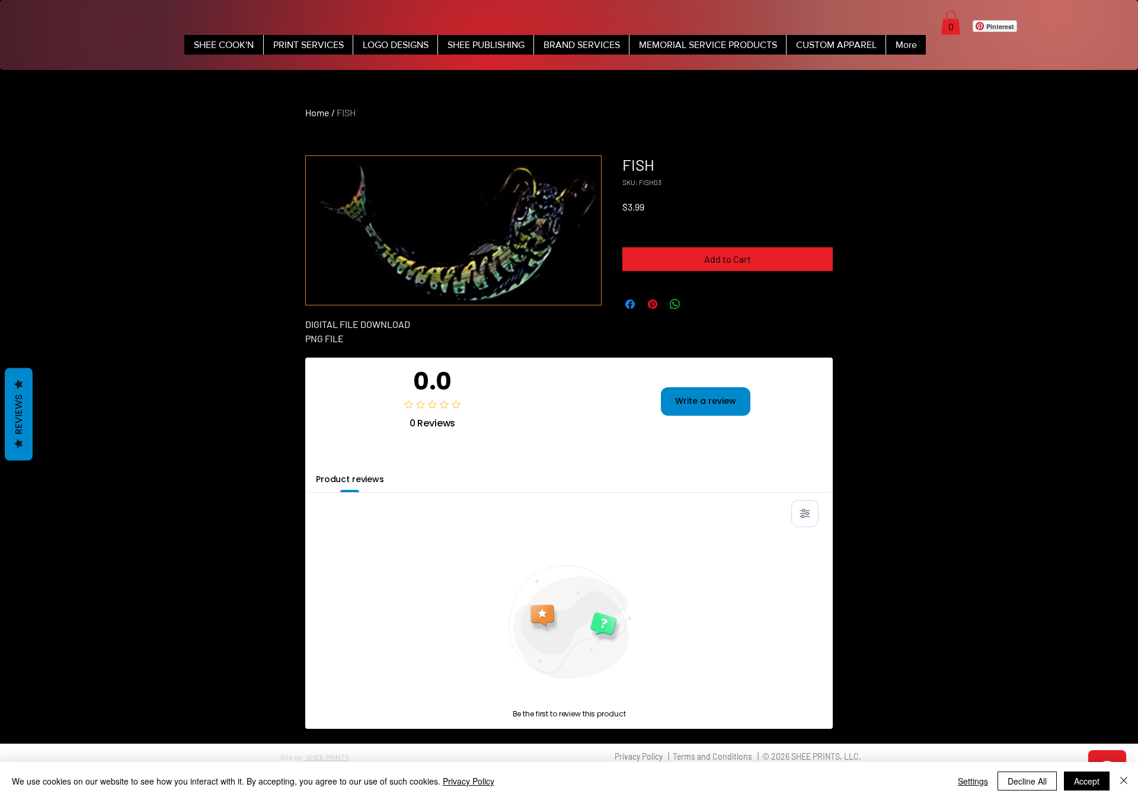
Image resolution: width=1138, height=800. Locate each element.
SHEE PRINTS (326, 757)
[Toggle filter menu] (805, 513)
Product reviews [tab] (350, 479)
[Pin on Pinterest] (652, 304)
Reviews (18, 414)
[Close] (1124, 781)
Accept (1086, 781)
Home (317, 112)
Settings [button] (973, 781)
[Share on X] (698, 304)
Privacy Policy (468, 781)
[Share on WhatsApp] (675, 304)
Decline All (1027, 781)
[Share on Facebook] (630, 304)
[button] (951, 23)
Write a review (705, 401)
